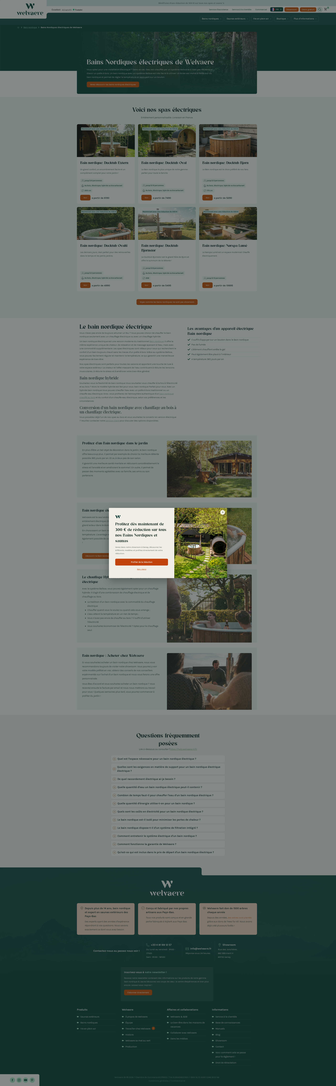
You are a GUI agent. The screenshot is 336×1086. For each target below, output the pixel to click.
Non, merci (141, 569)
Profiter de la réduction (141, 562)
